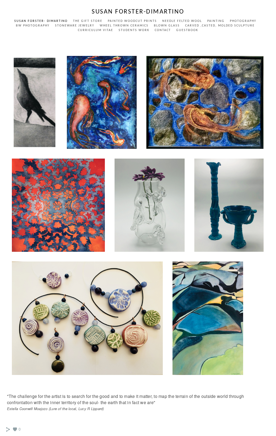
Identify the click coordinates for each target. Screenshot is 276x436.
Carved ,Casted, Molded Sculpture (220, 25)
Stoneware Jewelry (74, 25)
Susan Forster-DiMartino (138, 12)
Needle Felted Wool (182, 21)
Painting (216, 21)
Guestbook (187, 30)
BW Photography (33, 25)
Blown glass (167, 25)
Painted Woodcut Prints (132, 21)
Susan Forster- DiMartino (41, 21)
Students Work (134, 30)
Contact (163, 30)
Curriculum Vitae (95, 30)
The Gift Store (87, 21)
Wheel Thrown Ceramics (124, 25)
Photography (243, 21)
